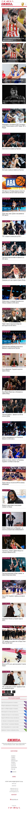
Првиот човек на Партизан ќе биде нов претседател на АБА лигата (11, 324)
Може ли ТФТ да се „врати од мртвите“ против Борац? (14, 664)
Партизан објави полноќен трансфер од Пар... (14, 102)
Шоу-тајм (13, 769)
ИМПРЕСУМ (14, 783)
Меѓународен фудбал (14, 761)
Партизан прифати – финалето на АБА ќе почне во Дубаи (12, 415)
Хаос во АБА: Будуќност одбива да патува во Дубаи (13, 596)
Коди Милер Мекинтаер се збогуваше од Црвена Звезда (12, 392)
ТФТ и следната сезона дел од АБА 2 (11, 236)
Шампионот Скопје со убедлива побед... (10, 730)
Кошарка (13, 759)
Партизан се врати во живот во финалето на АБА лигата (13, 258)
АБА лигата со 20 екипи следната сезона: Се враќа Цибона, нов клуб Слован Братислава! (13, 191)
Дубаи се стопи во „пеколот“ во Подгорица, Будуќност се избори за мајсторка (13, 460)
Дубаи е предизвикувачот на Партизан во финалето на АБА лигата (12, 438)
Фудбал (13, 756)
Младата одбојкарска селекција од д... (10, 705)
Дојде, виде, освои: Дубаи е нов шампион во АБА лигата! (13, 214)
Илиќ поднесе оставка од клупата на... (10, 711)
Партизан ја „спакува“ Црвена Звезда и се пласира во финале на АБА (12, 551)
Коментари (13, 766)
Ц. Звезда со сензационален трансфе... (10, 721)
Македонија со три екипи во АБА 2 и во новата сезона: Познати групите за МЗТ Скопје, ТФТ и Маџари (14, 126)
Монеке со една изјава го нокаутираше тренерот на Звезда (11, 506)
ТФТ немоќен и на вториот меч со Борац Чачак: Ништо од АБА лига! (14, 642)
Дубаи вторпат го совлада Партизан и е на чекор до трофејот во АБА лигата (13, 301)
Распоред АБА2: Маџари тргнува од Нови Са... (13, 81)
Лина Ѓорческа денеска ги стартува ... (10, 702)
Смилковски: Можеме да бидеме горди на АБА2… (12, 619)
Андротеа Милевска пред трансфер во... (10, 717)
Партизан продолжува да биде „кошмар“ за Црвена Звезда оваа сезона (13, 574)
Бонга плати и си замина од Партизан (11, 148)
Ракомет (13, 757)
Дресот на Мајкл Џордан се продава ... (10, 708)
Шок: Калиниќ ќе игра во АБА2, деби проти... (13, 60)
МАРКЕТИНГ (14, 785)
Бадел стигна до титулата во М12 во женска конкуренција (13, 483)
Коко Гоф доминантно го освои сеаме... (10, 727)
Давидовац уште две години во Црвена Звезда (13, 280)
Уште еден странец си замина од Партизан (13, 170)
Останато (13, 764)
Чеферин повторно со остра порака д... (10, 714)
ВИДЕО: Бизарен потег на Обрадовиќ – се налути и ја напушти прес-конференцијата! (12, 528)
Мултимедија (14, 767)
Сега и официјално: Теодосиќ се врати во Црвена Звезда (12, 369)
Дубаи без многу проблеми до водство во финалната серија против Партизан (12, 347)
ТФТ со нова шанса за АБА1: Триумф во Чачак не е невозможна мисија (13, 687)
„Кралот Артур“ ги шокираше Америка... (10, 724)
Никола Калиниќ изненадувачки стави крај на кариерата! (13, 39)
